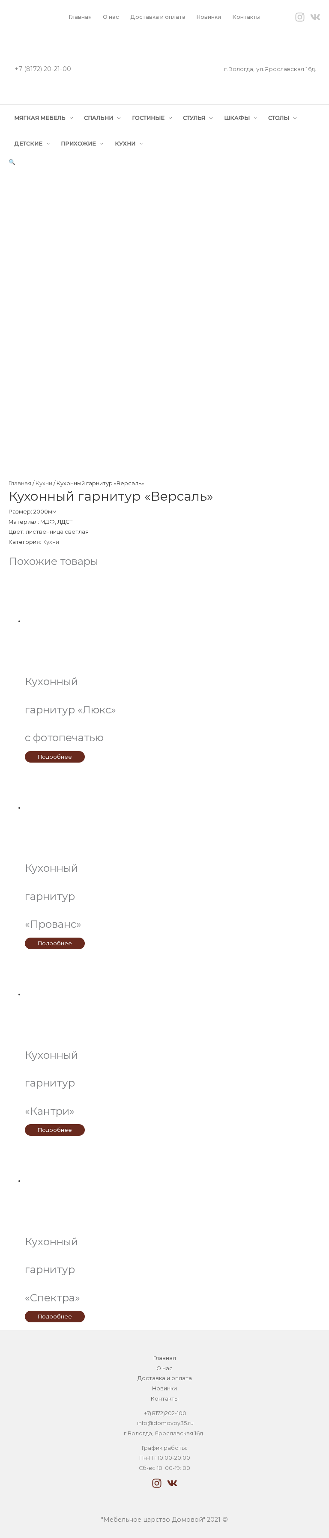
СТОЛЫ (278, 118)
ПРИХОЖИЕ (78, 143)
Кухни (44, 483)
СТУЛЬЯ (194, 118)
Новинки (208, 17)
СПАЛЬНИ (98, 118)
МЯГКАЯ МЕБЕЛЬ (40, 118)
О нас (111, 17)
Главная (80, 17)
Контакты (246, 17)
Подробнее (55, 757)
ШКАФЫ (237, 118)
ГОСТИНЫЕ (148, 118)
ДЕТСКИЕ (28, 143)
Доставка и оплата (157, 17)
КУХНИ (125, 143)
